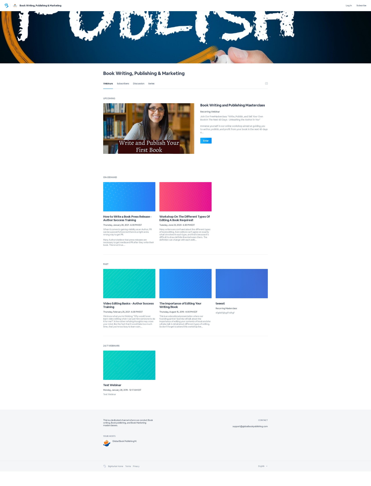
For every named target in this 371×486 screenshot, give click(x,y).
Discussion (138, 83)
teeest (220, 303)
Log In (349, 5)
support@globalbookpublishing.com (250, 426)
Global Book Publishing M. (124, 441)
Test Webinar (112, 385)
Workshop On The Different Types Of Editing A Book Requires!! (184, 218)
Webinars (108, 83)
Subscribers (123, 83)
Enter (206, 140)
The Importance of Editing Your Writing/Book (180, 305)
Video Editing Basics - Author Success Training (128, 305)
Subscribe (361, 5)
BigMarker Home (115, 466)
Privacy (136, 466)
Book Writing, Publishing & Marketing (40, 5)
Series (151, 83)
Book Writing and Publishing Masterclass (232, 105)
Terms (128, 466)
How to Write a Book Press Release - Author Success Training (127, 218)
